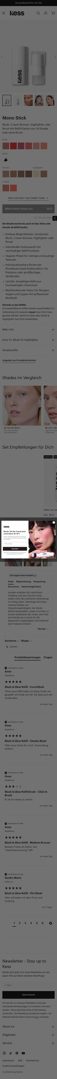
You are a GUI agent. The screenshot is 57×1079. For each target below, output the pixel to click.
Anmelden (15, 548)
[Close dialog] (54, 522)
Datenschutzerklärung (11, 553)
